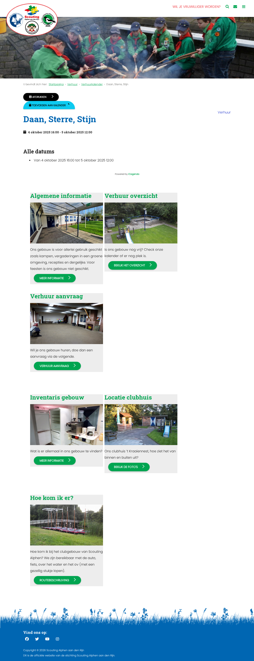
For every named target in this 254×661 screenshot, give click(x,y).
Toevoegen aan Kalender (48, 105)
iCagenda (133, 174)
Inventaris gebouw (57, 397)
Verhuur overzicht (131, 196)
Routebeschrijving (54, 580)
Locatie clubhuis (128, 397)
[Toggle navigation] (243, 6)
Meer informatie (52, 278)
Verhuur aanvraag (56, 296)
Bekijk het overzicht (129, 265)
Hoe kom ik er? (51, 498)
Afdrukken (39, 97)
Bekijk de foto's (126, 467)
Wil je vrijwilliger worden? (197, 6)
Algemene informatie (60, 196)
